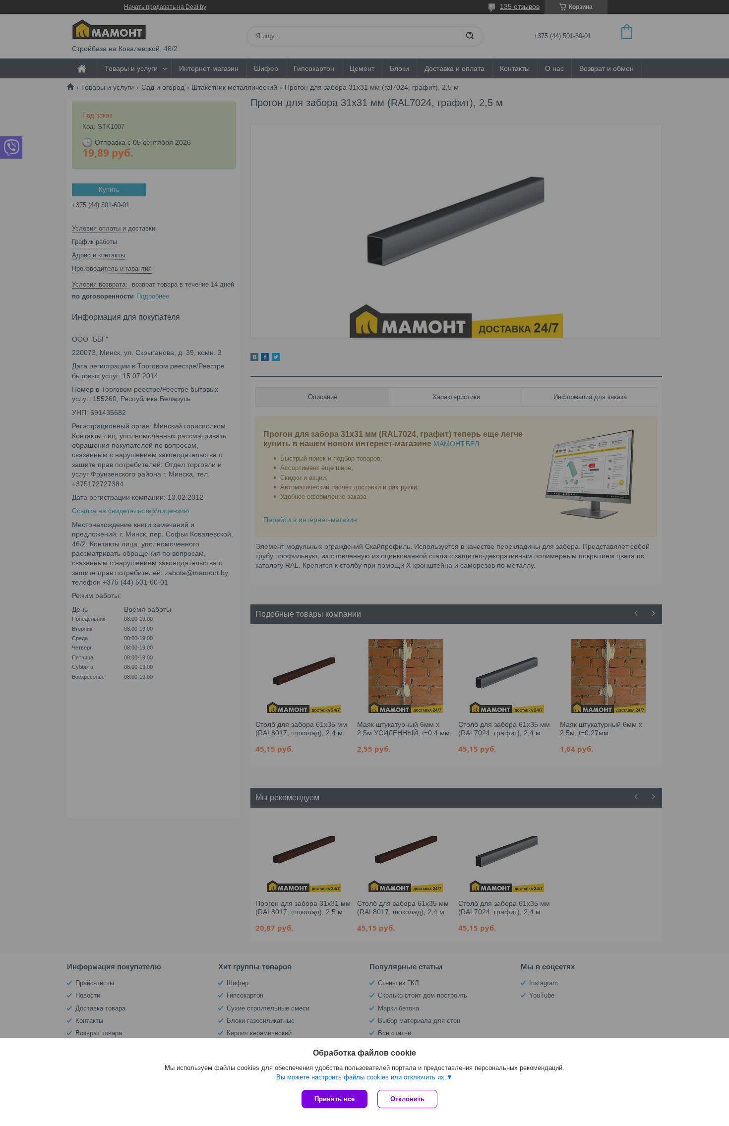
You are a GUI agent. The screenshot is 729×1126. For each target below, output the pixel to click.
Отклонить (407, 1099)
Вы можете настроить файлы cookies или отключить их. (361, 1077)
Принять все (334, 1099)
